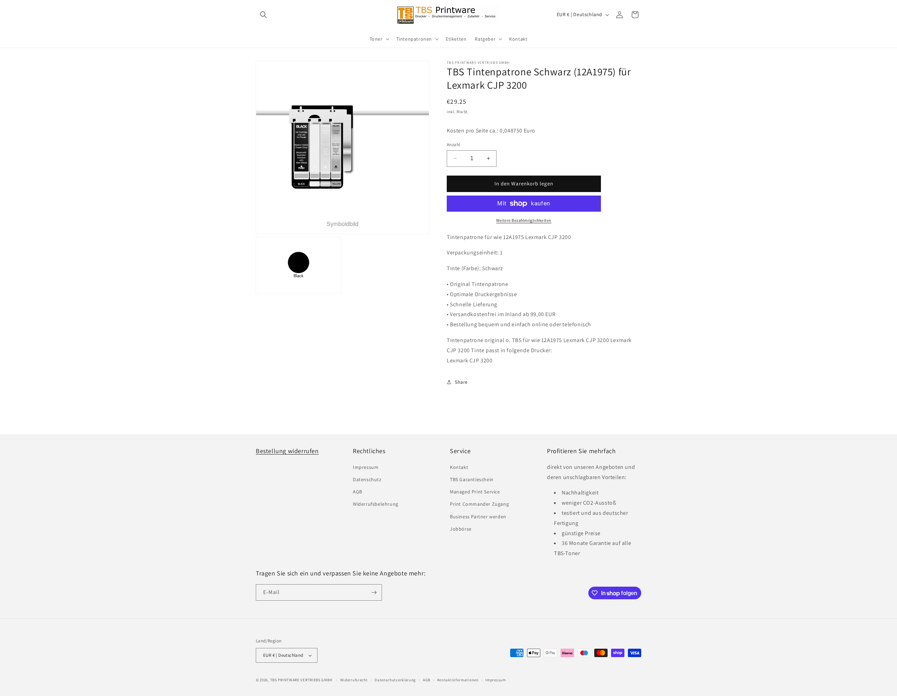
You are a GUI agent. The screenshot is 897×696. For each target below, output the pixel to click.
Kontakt (459, 467)
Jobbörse (461, 529)
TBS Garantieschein (472, 479)
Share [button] (461, 382)
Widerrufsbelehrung (375, 504)
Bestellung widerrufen (287, 451)
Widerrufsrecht (354, 679)
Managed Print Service (475, 492)
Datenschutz (367, 479)
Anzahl (453, 145)
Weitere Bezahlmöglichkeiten (524, 220)
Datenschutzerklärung (395, 679)
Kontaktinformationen (458, 679)
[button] (263, 14)
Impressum (365, 467)
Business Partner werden (478, 516)
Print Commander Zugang (479, 504)
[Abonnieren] (374, 592)
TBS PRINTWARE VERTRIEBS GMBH (301, 679)
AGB (357, 492)
